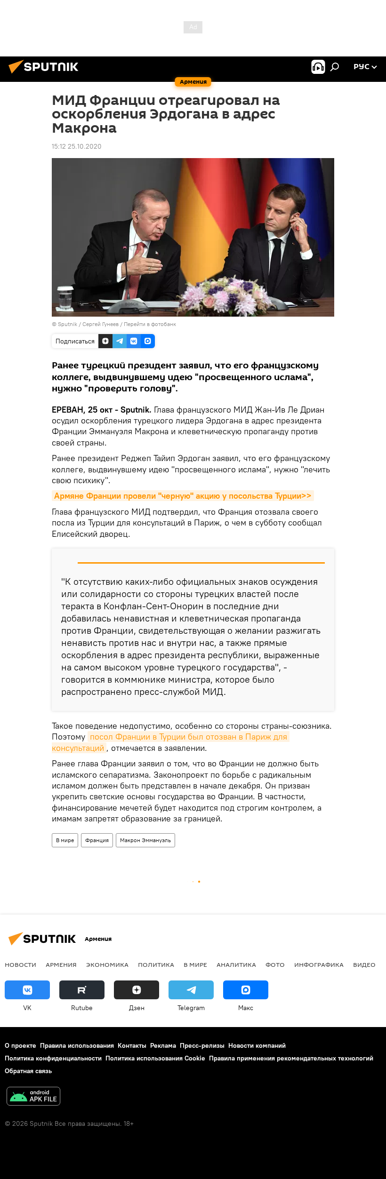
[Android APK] (33, 1097)
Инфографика (319, 964)
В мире (65, 840)
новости (20, 964)
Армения (61, 964)
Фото (275, 964)
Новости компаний (257, 1045)
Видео (364, 964)
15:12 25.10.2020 (77, 146)
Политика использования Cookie (155, 1058)
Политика (156, 964)
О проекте (20, 1045)
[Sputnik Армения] (46, 75)
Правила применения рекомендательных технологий (291, 1058)
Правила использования (77, 1045)
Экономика (107, 964)
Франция (97, 840)
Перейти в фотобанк (150, 323)
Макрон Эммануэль (145, 840)
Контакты (132, 1045)
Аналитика (236, 964)
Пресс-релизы (202, 1045)
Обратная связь (28, 1071)
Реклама (163, 1045)
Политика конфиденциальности (53, 1058)
